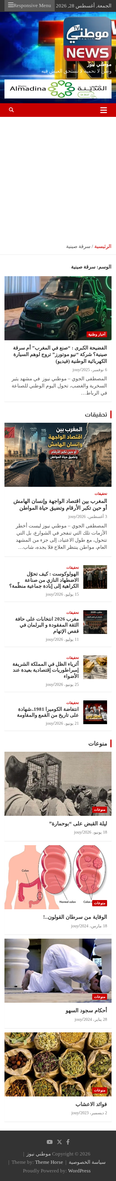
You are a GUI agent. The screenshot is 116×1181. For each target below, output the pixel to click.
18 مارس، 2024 (93, 926)
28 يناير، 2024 (95, 1019)
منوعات (97, 743)
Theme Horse (49, 1162)
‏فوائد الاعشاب (91, 1104)
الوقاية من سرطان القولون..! (75, 917)
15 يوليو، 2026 (67, 594)
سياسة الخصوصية (87, 1162)
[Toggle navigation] (104, 110)
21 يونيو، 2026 (67, 723)
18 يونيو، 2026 (95, 832)
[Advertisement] (58, 178)
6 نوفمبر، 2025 (94, 370)
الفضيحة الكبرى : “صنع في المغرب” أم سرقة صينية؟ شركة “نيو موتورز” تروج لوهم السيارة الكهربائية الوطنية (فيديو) (60, 354)
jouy (76, 370)
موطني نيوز (99, 64)
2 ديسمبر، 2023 (93, 1113)
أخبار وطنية (96, 334)
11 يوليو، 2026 (67, 639)
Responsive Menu (32, 5)
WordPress (79, 1171)
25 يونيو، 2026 (67, 684)
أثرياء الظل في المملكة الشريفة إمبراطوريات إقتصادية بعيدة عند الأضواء (45, 670)
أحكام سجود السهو (86, 1010)
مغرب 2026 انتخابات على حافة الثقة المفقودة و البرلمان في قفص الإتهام (47, 625)
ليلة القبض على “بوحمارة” (78, 823)
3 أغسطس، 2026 (92, 516)
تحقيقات (96, 414)
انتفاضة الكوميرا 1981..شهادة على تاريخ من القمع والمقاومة (48, 712)
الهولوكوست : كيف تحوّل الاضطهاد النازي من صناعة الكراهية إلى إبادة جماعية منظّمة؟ (44, 580)
